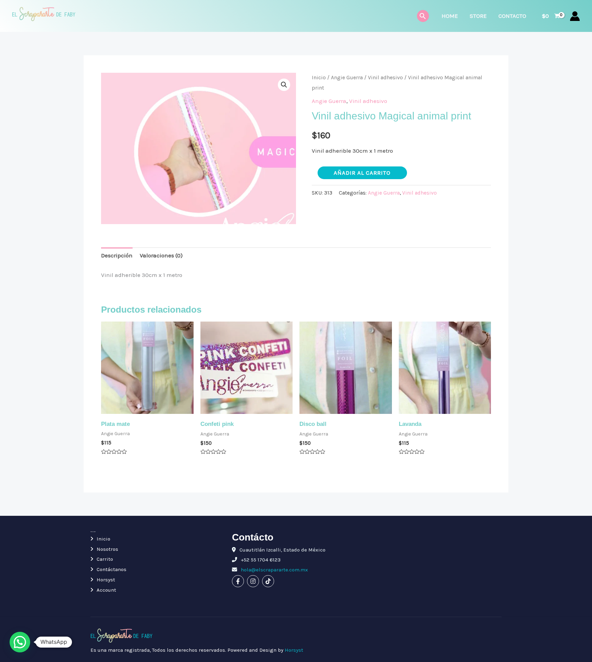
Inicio (319, 77)
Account (106, 590)
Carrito (105, 559)
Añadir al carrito (362, 172)
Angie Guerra (347, 77)
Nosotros (107, 549)
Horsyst (106, 580)
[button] (284, 85)
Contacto (512, 15)
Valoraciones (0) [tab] (161, 255)
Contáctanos (111, 569)
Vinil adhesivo (385, 77)
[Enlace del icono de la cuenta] (575, 16)
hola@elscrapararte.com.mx (273, 570)
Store (478, 15)
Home (450, 15)
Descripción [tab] (117, 255)
